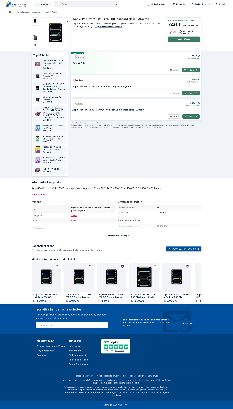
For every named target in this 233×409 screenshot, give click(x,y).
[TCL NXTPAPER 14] (37, 170)
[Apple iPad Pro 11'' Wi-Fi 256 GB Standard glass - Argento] (55, 32)
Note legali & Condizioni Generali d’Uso (140, 376)
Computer (36, 12)
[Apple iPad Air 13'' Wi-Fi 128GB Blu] (37, 128)
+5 (35, 45)
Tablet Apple (38, 194)
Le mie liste (181, 4)
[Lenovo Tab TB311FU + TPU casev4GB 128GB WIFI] (37, 64)
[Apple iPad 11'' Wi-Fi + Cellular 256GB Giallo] (37, 149)
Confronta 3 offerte (190, 26)
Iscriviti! (188, 323)
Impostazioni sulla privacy (108, 376)
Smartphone (75, 350)
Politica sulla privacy (84, 376)
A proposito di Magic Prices (51, 346)
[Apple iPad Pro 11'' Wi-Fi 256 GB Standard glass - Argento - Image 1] (35, 20)
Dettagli (176, 70)
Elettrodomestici (77, 355)
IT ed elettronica (21, 12)
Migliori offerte (158, 4)
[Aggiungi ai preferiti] (67, 20)
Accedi (222, 4)
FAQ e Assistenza (45, 350)
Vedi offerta (183, 39)
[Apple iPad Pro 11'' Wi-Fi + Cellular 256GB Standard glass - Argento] (37, 87)
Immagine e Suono (78, 359)
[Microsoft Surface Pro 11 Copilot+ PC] (37, 76)
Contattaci (42, 355)
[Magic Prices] (18, 4)
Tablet (46, 12)
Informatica (74, 346)
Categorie (44, 4)
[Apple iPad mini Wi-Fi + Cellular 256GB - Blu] (37, 138)
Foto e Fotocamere (78, 364)
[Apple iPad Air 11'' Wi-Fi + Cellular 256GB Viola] (37, 160)
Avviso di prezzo (202, 4)
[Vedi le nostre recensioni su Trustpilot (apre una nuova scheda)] (115, 352)
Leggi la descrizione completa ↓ (108, 27)
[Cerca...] (86, 4)
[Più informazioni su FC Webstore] (172, 32)
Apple (54, 12)
